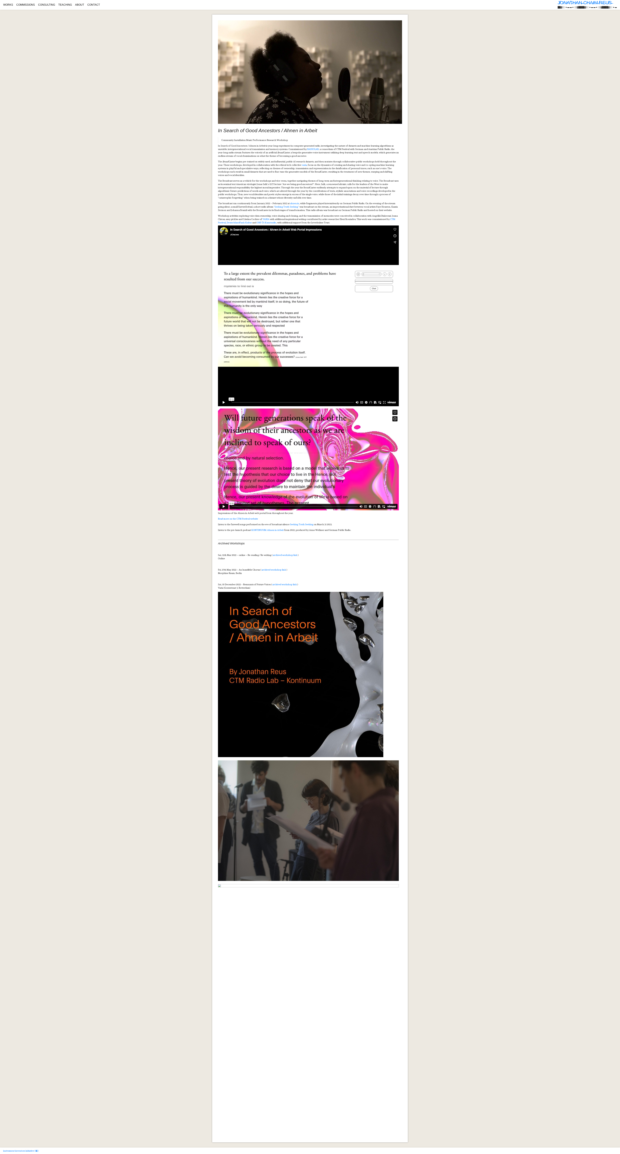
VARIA (266, 219)
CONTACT (93, 4)
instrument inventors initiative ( (20, 1150)
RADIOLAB (313, 149)
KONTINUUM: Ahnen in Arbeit (267, 530)
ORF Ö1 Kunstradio (266, 222)
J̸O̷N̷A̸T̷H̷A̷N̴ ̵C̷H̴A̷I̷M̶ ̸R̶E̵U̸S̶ (585, 2)
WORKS (8, 4)
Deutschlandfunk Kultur (239, 222)
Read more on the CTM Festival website (238, 518)
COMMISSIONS (25, 4)
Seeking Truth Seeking (301, 524)
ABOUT (79, 4)
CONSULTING (46, 4)
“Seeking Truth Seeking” (286, 206)
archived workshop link (285, 555)
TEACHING (65, 4)
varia (304, 165)
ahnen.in (294, 203)
